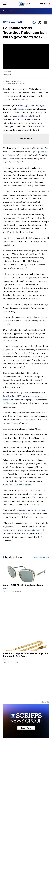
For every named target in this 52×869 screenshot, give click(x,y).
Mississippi (23, 105)
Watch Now (44, 4)
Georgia (40, 105)
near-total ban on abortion (25, 115)
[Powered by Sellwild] (45, 702)
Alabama (27, 484)
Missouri (20, 108)
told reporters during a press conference (21, 529)
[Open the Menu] (4, 4)
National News (13, 22)
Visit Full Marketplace (40, 557)
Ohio (32, 105)
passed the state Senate (34, 510)
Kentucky (7, 484)
